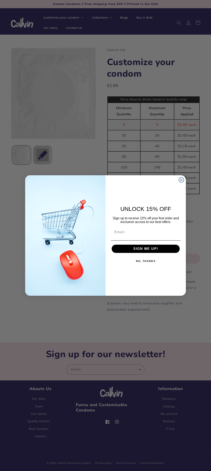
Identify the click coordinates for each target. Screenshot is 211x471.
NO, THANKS (146, 261)
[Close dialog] (181, 179)
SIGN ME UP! (145, 248)
